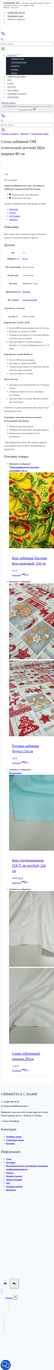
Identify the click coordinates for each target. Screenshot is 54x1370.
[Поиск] (3, 49)
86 (23, 308)
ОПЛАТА (13, 219)
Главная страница (9, 133)
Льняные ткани (17, 59)
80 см (25, 259)
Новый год (15, 66)
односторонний (29, 300)
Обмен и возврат (16, 76)
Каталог (9, 1298)
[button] (6, 1365)
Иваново (26, 292)
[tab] (29, 209)
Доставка (13, 90)
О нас (10, 83)
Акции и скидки (14, 1176)
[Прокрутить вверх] (5, 1284)
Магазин (25, 133)
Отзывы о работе (16, 94)
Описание (13, 209)
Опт (9, 80)
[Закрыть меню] (1, 1291)
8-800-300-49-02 (16, 12)
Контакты (13, 97)
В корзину (16, 575)
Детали (12, 212)
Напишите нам (15, 15)
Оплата (11, 87)
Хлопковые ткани (18, 62)
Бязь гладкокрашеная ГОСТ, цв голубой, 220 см (29, 865)
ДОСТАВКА (14, 216)
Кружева (14, 70)
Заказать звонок (8, 103)
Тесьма (14, 73)
